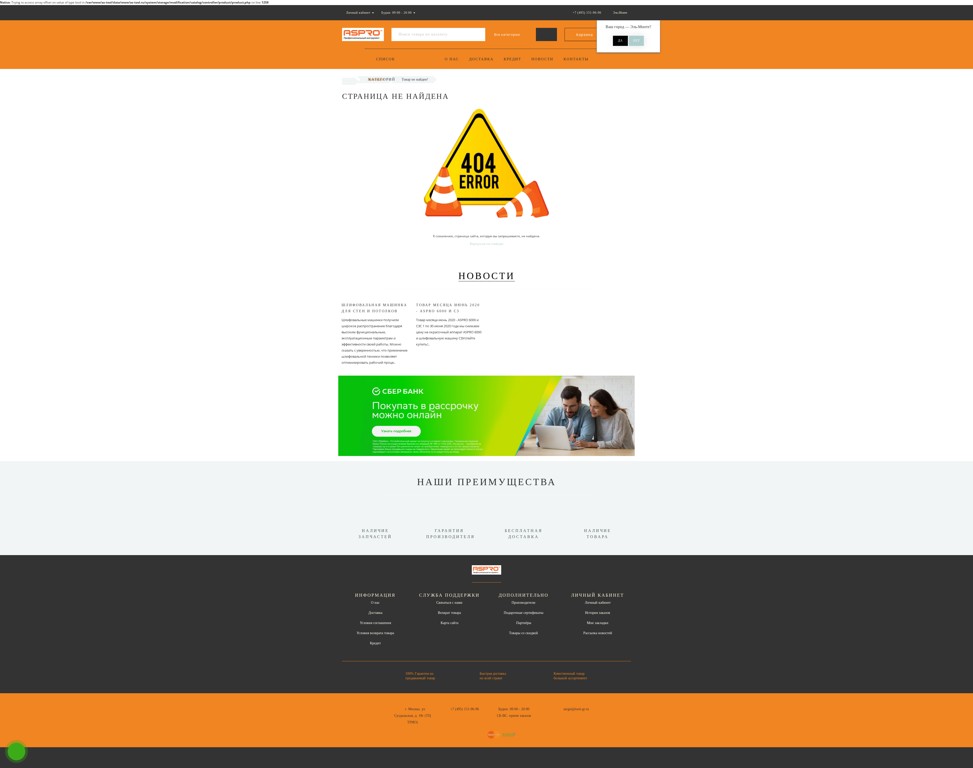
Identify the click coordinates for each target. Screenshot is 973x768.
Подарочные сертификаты (523, 613)
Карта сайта (449, 623)
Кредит (512, 59)
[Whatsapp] (542, 715)
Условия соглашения (375, 623)
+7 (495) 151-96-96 (464, 709)
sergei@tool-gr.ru (576, 709)
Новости (542, 59)
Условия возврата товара (375, 633)
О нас (452, 59)
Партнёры (523, 623)
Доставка (481, 59)
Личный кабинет (598, 603)
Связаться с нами (449, 603)
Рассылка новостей (597, 633)
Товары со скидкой (523, 633)
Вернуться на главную (486, 244)
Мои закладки (597, 623)
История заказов (597, 613)
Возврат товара (449, 613)
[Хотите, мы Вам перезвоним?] (16, 751)
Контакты (576, 59)
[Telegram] (550, 715)
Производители (523, 603)
